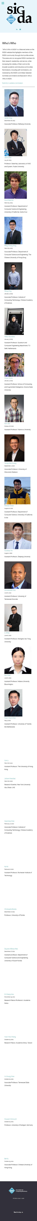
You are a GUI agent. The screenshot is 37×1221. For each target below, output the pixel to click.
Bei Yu (6, 1159)
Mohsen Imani (9, 506)
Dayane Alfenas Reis (11, 949)
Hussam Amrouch (10, 1119)
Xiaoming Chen (9, 821)
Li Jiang (6, 633)
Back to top (17, 1212)
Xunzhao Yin (8, 550)
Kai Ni (6, 866)
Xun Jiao (7, 423)
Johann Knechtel (9, 778)
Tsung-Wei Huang (10, 463)
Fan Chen (7, 675)
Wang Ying (7, 291)
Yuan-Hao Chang (10, 1037)
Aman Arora (8, 378)
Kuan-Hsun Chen (10, 718)
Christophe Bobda (10, 909)
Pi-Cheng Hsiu (9, 994)
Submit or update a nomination (12, 83)
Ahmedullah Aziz (10, 590)
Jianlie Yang (8, 118)
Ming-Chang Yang (10, 246)
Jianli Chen (7, 157)
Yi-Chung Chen (9, 1076)
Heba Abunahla (9, 336)
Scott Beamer (9, 200)
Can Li (6, 760)
